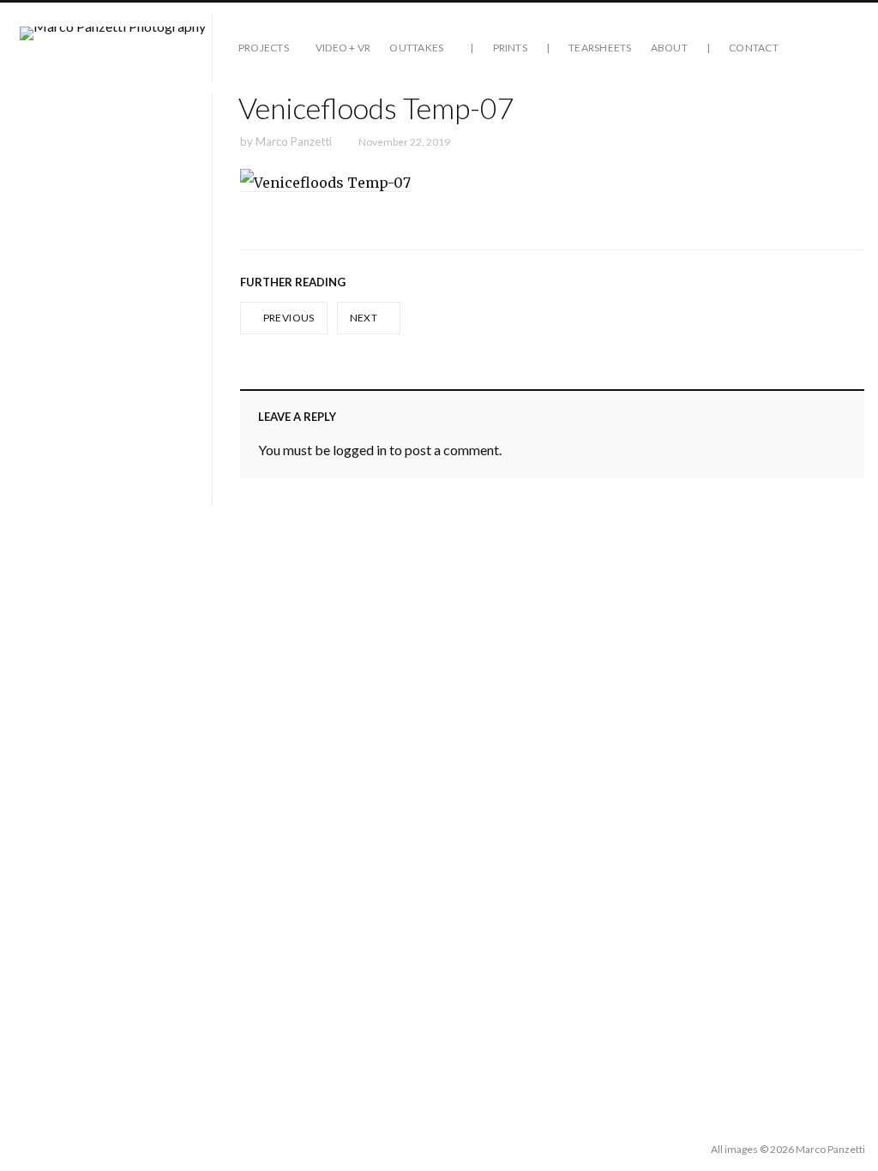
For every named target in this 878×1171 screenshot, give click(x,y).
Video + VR (343, 47)
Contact (754, 47)
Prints (510, 47)
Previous (287, 317)
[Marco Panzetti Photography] (113, 48)
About (669, 47)
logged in (360, 449)
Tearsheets (599, 47)
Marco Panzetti (294, 141)
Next (365, 317)
